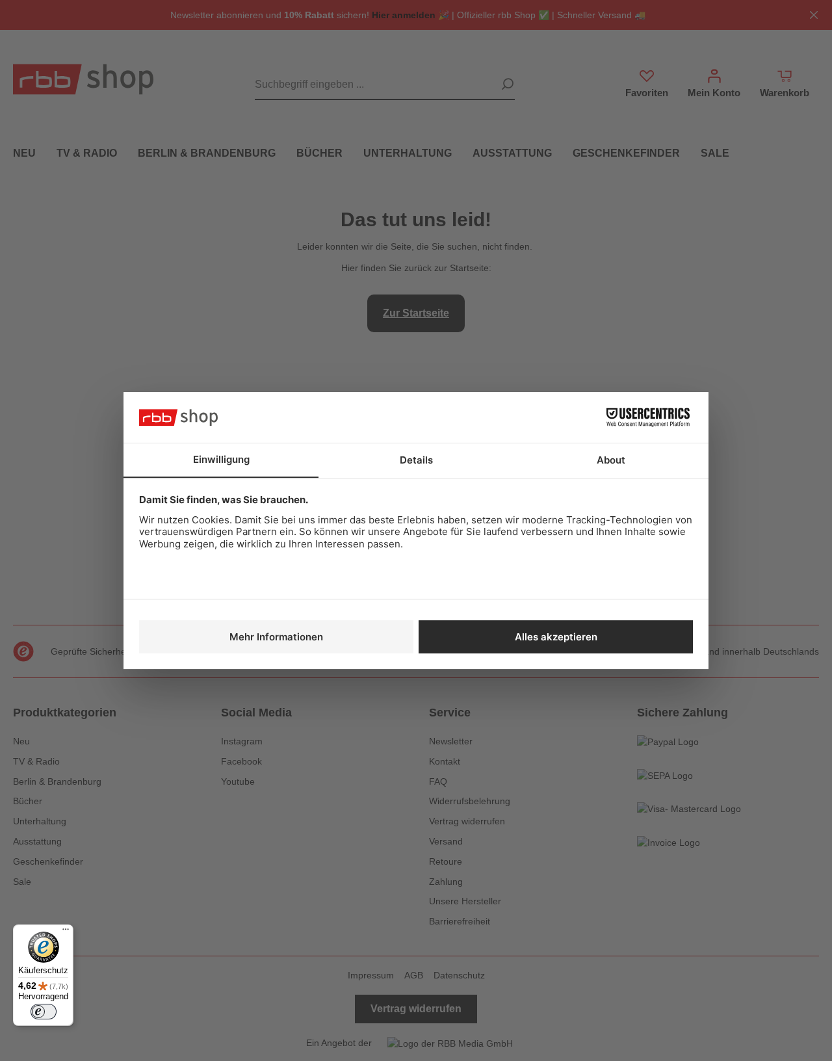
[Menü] (65, 932)
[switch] (44, 1011)
